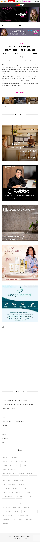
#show (13, 454)
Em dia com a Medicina (9, 409)
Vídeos (4, 443)
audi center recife (10, 469)
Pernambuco (28, 507)
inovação (27, 492)
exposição (25, 488)
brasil (29, 473)
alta (21, 454)
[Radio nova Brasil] (20, 35)
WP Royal (24, 538)
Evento (21, 484)
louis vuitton (8, 500)
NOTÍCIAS (11, 1)
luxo (19, 500)
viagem (5, 523)
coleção (15, 477)
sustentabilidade (23, 515)
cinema (5, 477)
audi (24, 465)
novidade (16, 507)
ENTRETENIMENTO (28, 1)
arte (17, 465)
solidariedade (8, 515)
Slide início (5, 438)
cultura (24, 477)
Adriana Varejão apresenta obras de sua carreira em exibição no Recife (20, 51)
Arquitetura (7, 465)
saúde (34, 511)
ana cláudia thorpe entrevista (14, 461)
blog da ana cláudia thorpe (13, 473)
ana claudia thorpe (10, 457)
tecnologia (18, 519)
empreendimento (20, 480)
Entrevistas (5, 413)
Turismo (29, 519)
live (30, 496)
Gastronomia (8, 492)
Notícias (20, 43)
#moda (5, 454)
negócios (6, 507)
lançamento (21, 496)
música (21, 504)
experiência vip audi (10, 488)
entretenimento (9, 484)
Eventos (4, 417)
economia (6, 480)
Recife (17, 511)
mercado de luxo (9, 504)
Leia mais (20, 92)
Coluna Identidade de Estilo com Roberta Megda (17, 404)
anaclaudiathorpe (7, 107)
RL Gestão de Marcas (25, 536)
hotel (18, 492)
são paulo (7, 519)
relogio (26, 511)
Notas (4, 430)
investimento (8, 496)
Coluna (4, 396)
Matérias (5, 426)
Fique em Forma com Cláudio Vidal (13, 421)
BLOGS (37, 1)
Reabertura (7, 511)
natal (30, 504)
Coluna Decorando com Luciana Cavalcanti (15, 400)
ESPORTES (18, 1)
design (33, 477)
